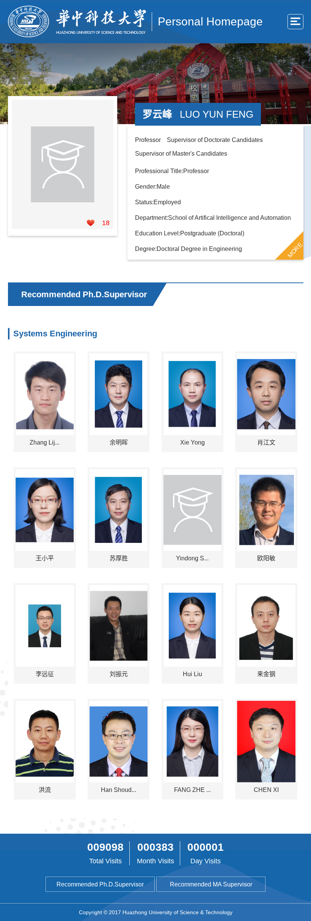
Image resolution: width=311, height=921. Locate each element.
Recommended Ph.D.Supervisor (100, 884)
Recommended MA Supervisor (211, 884)
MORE (294, 250)
